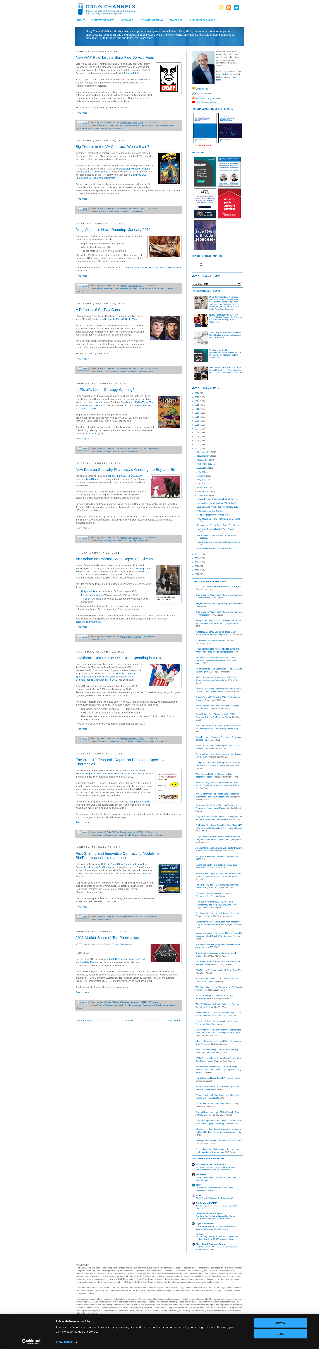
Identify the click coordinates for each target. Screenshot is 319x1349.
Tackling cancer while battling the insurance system (218, 1140)
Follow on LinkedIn (203, 93)
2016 (197, 433)
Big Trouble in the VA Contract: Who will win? (112, 147)
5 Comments (154, 448)
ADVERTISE (176, 20)
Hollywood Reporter (91, 591)
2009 (197, 562)
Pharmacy (164, 1005)
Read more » (82, 112)
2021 (197, 413)
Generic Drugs (123, 451)
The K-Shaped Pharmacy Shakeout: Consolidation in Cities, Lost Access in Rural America (225, 334)
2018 (197, 425)
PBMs (150, 371)
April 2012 (202, 483)
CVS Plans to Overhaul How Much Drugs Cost (216, 970)
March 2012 (203, 488)
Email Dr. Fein (202, 89)
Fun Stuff (101, 639)
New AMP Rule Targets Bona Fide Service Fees (115, 57)
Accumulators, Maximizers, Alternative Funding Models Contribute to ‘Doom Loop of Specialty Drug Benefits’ (218, 1070)
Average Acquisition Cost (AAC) (110, 125)
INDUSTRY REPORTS (102, 20)
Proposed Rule (131, 73)
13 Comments (151, 122)
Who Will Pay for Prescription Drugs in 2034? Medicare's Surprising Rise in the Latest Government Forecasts (225, 370)
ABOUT (81, 20)
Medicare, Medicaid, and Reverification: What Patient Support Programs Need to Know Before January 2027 (225, 354)
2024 (197, 401)
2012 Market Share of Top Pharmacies (116, 944)
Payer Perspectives (205, 1224)
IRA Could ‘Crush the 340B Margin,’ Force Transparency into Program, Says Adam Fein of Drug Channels (216, 905)
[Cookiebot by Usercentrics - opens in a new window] (31, 1342)
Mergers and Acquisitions (120, 211)
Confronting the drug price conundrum (212, 640)
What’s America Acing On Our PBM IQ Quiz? (214, 1198)
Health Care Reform (102, 128)
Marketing (143, 371)
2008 (197, 566)
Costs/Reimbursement (128, 371)
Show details (64, 1341)
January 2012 (203, 495)
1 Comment (151, 538)
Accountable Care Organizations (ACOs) (114, 288)
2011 (197, 554)
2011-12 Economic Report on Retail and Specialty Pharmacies (150, 267)
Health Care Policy (85, 128)
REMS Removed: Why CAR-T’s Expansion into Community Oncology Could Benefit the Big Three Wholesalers (225, 318)
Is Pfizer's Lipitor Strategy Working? (105, 390)
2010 (197, 558)
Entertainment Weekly (92, 595)
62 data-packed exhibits (138, 801)
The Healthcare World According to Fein (213, 1104)
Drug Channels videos (206, 102)
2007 (197, 570)
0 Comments (151, 286)
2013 (197, 445)
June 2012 (202, 476)
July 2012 (202, 472)
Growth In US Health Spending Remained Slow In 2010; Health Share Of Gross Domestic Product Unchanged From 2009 (106, 676)
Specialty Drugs (130, 541)
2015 (197, 437)
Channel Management (164, 125)
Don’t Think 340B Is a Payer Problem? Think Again (218, 586)
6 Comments (151, 368)
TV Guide (86, 599)
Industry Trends (141, 741)
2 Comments (151, 739)
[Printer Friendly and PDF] (83, 123)
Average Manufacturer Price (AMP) (139, 125)
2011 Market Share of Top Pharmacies (107, 938)
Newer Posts (84, 1020)
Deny (280, 1333)
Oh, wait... (100, 433)
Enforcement (102, 211)
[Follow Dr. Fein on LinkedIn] (193, 93)
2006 (197, 574)
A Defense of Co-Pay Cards (98, 310)
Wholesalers (117, 128)
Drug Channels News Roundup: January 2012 (113, 230)
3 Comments (151, 208)
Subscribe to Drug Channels (207, 98)
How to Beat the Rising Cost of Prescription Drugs (217, 1078)
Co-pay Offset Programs (107, 371)
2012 (197, 448)
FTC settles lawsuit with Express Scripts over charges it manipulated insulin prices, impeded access (215, 660)
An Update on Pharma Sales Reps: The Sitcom (114, 559)
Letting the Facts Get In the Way (121, 319)
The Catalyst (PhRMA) (206, 1203)
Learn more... (147, 38)
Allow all (280, 1322)
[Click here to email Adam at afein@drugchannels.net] (193, 89)
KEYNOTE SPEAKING (151, 20)
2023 (197, 405)
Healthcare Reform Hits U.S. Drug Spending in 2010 (118, 658)
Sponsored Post (104, 919)
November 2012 (204, 456)
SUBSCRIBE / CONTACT (202, 20)
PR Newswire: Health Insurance (211, 1164)
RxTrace (199, 1234)
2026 (197, 393)
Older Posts (174, 1020)
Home (129, 1020)
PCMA (199, 1195)
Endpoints (201, 1175)
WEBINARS (127, 20)
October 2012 (203, 460)
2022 (197, 409)
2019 (197, 421)
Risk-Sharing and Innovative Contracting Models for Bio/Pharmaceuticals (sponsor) (118, 855)
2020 (197, 417)
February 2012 (204, 491)
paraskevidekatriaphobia (88, 622)
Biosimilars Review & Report (209, 1213)
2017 (197, 429)
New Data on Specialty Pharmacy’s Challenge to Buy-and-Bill (125, 470)
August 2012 (203, 468)
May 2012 (202, 480)
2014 (197, 440)
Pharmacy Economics (158, 741)
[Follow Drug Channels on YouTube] (194, 102)
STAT (198, 1185)
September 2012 (205, 464)
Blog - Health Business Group (210, 1244)
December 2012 (204, 452)
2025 (197, 397)
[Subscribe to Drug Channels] (193, 98)
